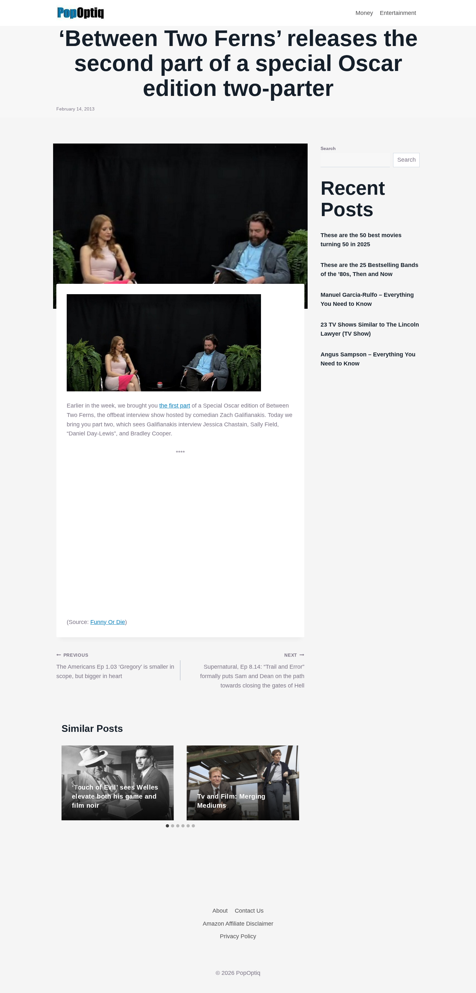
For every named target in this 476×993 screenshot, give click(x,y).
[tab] (167, 825)
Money (364, 13)
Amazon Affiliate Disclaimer (238, 923)
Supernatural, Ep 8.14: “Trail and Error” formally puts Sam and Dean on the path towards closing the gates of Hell (252, 670)
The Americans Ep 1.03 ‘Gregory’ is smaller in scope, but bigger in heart (115, 666)
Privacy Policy (238, 936)
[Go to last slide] (73, 782)
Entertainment (398, 13)
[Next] (287, 782)
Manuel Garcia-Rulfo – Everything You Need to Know (367, 299)
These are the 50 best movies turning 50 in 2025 (361, 240)
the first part (174, 405)
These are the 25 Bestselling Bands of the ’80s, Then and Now (369, 269)
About (220, 910)
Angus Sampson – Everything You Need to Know (368, 359)
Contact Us (249, 910)
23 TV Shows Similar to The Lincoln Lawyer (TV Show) (370, 329)
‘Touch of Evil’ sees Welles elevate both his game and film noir (115, 796)
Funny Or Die (107, 622)
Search (328, 148)
